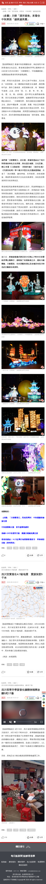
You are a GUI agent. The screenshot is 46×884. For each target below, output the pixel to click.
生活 (35, 2)
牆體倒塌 (32, 830)
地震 (22, 664)
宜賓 (16, 664)
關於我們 (21, 862)
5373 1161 (16, 871)
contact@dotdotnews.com (34, 871)
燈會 (22, 548)
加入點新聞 (31, 862)
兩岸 (3, 582)
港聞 (3, 24)
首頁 (6, 2)
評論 (28, 2)
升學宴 (23, 830)
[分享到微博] (44, 706)
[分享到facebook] (44, 696)
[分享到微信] (44, 699)
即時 (20, 2)
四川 (35, 548)
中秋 (9, 548)
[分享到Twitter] (44, 702)
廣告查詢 (12, 862)
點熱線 (4, 862)
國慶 (16, 548)
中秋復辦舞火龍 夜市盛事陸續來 (15, 527)
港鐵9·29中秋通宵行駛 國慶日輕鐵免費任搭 (19, 533)
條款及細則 (23, 865)
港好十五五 (14, 2)
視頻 (24, 2)
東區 (28, 548)
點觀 (31, 2)
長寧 (16, 830)
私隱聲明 (41, 862)
